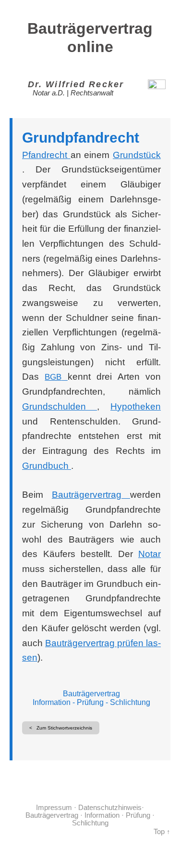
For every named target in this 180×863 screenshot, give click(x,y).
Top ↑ (162, 832)
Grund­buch (46, 466)
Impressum (54, 807)
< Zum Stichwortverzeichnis (60, 727)
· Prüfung (135, 815)
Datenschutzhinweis (110, 807)
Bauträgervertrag (91, 694)
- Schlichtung (127, 702)
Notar (149, 554)
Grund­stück (137, 155)
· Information (99, 815)
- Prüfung (87, 702)
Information (52, 702)
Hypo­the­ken (135, 406)
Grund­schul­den (59, 406)
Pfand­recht (46, 155)
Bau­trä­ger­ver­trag (91, 495)
